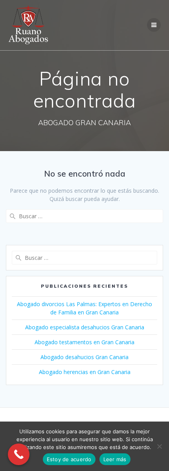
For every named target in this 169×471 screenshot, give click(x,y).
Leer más (115, 459)
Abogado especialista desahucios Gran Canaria (84, 327)
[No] (159, 446)
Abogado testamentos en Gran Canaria (84, 342)
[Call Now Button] (18, 454)
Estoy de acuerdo (69, 459)
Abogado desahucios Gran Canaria (84, 357)
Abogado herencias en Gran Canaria (84, 372)
